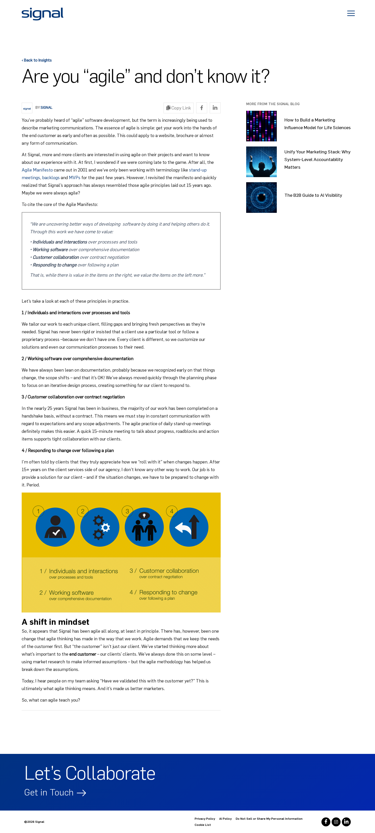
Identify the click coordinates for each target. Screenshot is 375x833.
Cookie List (203, 825)
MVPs (74, 177)
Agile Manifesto (37, 170)
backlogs (51, 177)
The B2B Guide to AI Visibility (313, 195)
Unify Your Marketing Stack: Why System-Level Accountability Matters (317, 159)
